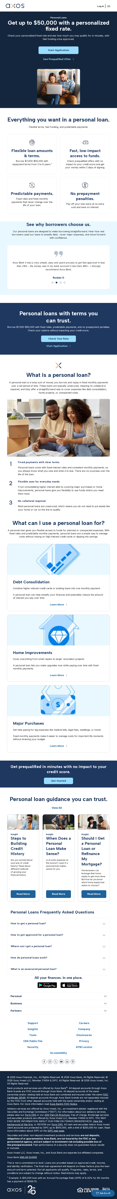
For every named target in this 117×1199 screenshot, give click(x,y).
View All (57, 804)
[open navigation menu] (108, 6)
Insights (33, 1025)
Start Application (58, 50)
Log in (100, 6)
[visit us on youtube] (61, 1058)
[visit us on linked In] (67, 1058)
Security (32, 1043)
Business (16, 1000)
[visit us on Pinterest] (72, 1058)
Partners (16, 1007)
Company (84, 1025)
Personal (16, 992)
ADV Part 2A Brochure (57, 1111)
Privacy (84, 1037)
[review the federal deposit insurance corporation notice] (106, 1186)
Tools (32, 1031)
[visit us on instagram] (50, 1058)
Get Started (58, 777)
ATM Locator (84, 1043)
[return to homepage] (15, 6)
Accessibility (58, 1049)
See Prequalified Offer (57, 59)
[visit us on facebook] (44, 1058)
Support (33, 1019)
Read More (23, 890)
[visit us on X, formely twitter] (55, 1058)
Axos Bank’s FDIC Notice (63, 1100)
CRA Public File (32, 1037)
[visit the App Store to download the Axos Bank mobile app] (69, 982)
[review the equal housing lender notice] (88, 1186)
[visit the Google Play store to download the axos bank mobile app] (47, 982)
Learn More (57, 601)
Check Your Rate (58, 335)
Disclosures (84, 1031)
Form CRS (30, 1111)
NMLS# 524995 (28, 1153)
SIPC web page (56, 1127)
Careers (84, 1019)
